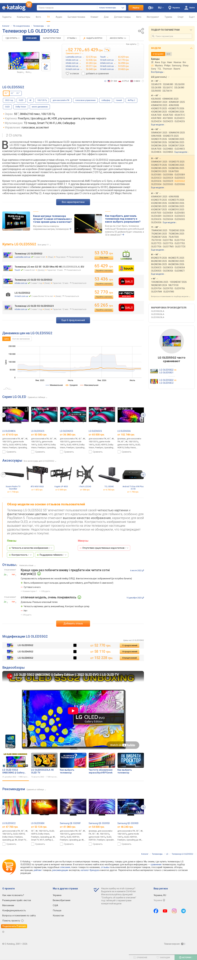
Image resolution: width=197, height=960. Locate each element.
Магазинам (8, 905)
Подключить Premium (14, 926)
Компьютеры (23, 17)
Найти (136, 7)
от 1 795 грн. (133, 492)
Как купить (131, 44)
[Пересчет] (105, 81)
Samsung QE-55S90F (70, 823)
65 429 (103, 265)
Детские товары (122, 17)
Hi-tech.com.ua (21, 296)
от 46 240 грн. (125, 826)
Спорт (181, 17)
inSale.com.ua (21, 283)
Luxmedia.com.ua (22, 257)
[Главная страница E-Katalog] (17, 7)
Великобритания (61, 900)
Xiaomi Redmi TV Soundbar (13, 487)
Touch (17, 270)
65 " (12, 93)
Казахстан (58, 915)
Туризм (168, 17)
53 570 (103, 252)
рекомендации (60, 870)
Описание (31, 38)
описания (65, 867)
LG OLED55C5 (37, 431)
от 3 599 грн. (61, 489)
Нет (13, 574)
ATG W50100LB (37, 486)
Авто (138, 17)
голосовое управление (85, 100)
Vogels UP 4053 (61, 486)
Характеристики (52, 38)
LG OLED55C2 (9, 823)
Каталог (5, 26)
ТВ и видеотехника (21, 26)
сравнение (156, 864)
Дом (106, 17)
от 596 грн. (85, 489)
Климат (94, 17)
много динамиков (40, 107)
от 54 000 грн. (97, 826)
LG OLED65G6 (124, 431)
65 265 (103, 305)
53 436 (103, 278)
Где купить (13, 38)
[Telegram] (183, 911)
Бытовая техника (76, 17)
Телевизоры (38, 26)
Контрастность (20, 555)
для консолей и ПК (61, 100)
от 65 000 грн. (97, 434)
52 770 (103, 292)
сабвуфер (105, 100)
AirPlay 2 (131, 100)
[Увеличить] (23, 61)
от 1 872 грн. (37, 489)
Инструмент (153, 17)
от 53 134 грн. (39, 826)
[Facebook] (156, 911)
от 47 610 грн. (10, 434)
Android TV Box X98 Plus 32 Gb (133, 487)
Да (5, 574)
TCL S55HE (109, 486)
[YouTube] (165, 910)
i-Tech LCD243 (85, 486)
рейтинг (38, 870)
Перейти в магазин (104, 271)
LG (48, 26)
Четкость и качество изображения (31, 548)
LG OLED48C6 (9, 431)
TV (48, 17)
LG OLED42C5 (66, 431)
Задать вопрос (94, 38)
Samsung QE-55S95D (99, 823)
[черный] (74, 645)
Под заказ (104, 258)
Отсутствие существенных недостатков (104, 548)
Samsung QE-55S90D (128, 823)
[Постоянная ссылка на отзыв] (143, 570)
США (55, 905)
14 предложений (129, 651)
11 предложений (129, 645)
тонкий (119, 100)
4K (30, 100)
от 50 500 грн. (39, 434)
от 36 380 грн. (68, 434)
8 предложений (129, 658)
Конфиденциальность (14, 910)
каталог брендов (90, 870)
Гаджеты (6, 17)
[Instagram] (174, 911)
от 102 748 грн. (126, 434)
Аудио (59, 17)
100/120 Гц (42, 100)
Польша (57, 910)
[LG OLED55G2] (45, 56)
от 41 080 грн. (68, 826)
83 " (18, 93)
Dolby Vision (21, 107)
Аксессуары (118, 38)
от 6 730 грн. (109, 489)
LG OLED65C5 (95, 431)
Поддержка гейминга (52, 555)
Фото (38, 17)
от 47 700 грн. (10, 826)
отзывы (105, 867)
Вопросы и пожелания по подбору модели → (171, 296)
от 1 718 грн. (13, 492)
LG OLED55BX (37, 823)
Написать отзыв (26, 565)
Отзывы (72, 38)
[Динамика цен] (107, 50)
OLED (21, 100)
